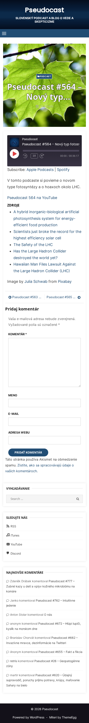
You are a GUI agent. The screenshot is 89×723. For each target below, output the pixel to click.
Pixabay (65, 281)
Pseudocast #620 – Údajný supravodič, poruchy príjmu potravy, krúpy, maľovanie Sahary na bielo (43, 680)
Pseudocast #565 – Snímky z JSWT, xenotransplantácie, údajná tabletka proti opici (64, 297)
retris (13, 661)
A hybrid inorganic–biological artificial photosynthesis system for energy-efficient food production (46, 218)
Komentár (17, 334)
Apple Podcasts (40, 169)
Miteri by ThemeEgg (63, 717)
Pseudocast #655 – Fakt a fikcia (60, 652)
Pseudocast (44, 10)
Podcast (45, 76)
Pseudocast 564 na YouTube (32, 197)
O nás (48, 614)
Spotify (63, 169)
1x (34, 155)
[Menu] (4, 33)
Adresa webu (19, 432)
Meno (12, 395)
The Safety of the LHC (33, 244)
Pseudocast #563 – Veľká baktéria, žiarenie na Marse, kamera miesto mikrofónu (27, 297)
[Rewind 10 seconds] (26, 156)
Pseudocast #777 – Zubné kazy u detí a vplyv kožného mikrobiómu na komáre (40, 586)
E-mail (13, 413)
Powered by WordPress (28, 717)
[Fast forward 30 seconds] (46, 156)
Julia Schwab (35, 281)
